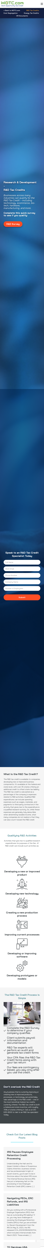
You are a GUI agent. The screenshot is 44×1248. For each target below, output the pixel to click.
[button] (35, 4)
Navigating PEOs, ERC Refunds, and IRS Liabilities (20, 1201)
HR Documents (22, 16)
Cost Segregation (10, 13)
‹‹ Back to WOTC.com (11, 10)
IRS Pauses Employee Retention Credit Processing (20, 1155)
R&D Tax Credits (32, 10)
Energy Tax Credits (31, 13)
